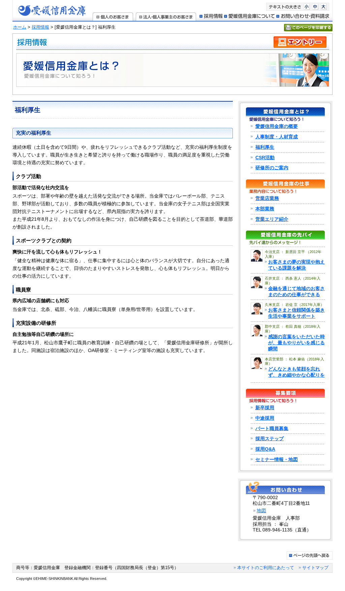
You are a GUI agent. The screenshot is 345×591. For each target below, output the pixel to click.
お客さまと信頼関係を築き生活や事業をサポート (296, 313)
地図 (261, 510)
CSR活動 (265, 157)
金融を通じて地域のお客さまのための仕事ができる (296, 291)
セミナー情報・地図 (276, 459)
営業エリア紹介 (271, 219)
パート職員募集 (271, 428)
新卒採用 (264, 407)
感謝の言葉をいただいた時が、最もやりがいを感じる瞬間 (296, 342)
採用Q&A (265, 449)
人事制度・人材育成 (276, 136)
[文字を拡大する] (323, 8)
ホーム (19, 27)
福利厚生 (264, 147)
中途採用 (264, 418)
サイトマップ (315, 567)
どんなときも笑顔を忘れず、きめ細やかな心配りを (296, 372)
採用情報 (40, 27)
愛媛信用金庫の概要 (276, 126)
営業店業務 (267, 198)
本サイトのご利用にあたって (265, 567)
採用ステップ (269, 438)
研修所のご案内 (271, 167)
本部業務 (264, 208)
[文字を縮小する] (307, 8)
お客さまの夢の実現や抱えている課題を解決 (296, 265)
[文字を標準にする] (315, 8)
